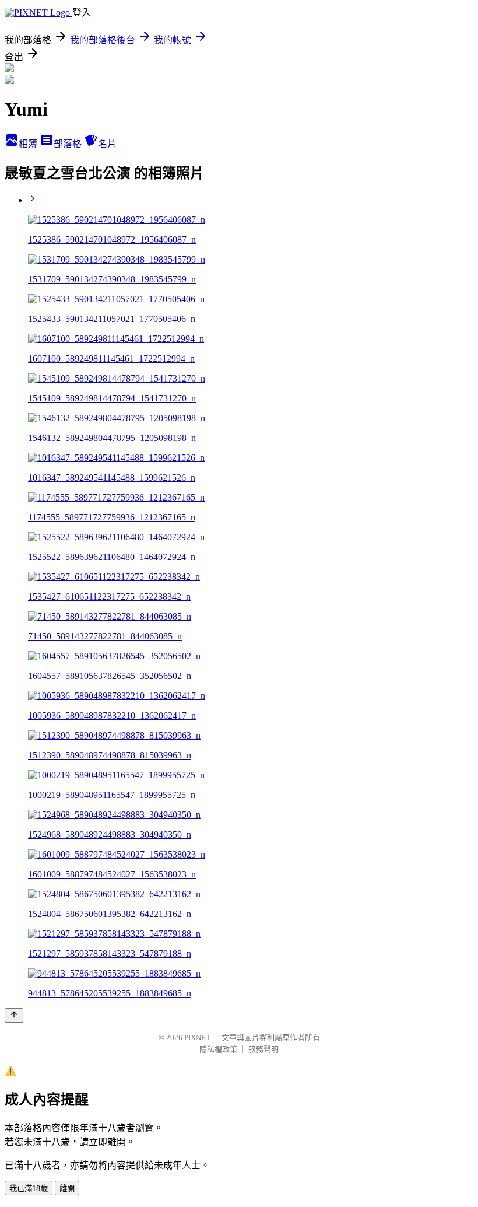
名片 (107, 144)
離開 (67, 1188)
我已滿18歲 (28, 1188)
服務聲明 (263, 1049)
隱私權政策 (218, 1049)
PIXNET (197, 1037)
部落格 (69, 144)
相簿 (29, 144)
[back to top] (14, 1015)
